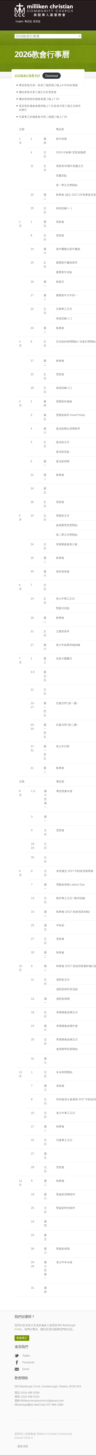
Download (51, 75)
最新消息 (22, 1446)
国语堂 (36, 21)
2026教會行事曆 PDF (27, 75)
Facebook (28, 1362)
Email (25, 1369)
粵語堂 (28, 21)
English (19, 21)
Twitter (26, 1355)
